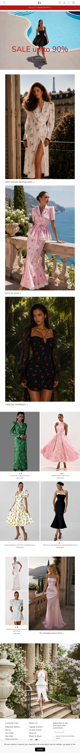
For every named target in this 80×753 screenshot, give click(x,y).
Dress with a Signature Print (19, 476)
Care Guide (9, 733)
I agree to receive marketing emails (65, 737)
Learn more (40, 58)
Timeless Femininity (15, 404)
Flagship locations (35, 727)
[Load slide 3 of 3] (42, 66)
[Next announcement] (74, 7)
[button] (4, 2)
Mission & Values (35, 736)
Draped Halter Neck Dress (60, 476)
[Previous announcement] (5, 7)
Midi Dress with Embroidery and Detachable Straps (60, 545)
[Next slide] (73, 40)
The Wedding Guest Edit (50, 633)
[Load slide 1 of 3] (37, 66)
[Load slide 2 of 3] (40, 66)
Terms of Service (11, 739)
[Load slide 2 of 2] (41, 715)
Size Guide (9, 736)
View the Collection (40, 707)
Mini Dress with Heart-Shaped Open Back (16, 630)
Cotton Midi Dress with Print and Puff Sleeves (20, 545)
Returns (8, 730)
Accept (40, 749)
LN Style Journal (35, 730)
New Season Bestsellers (18, 182)
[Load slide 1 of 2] (38, 715)
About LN (32, 733)
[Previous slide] (6, 40)
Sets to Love (12, 293)
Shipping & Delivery (12, 727)
